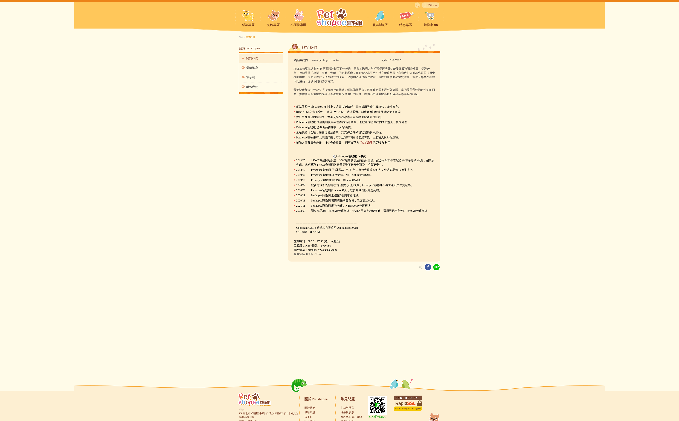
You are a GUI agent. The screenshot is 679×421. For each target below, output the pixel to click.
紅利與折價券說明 (351, 417)
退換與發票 (347, 412)
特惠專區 (405, 25)
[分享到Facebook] (428, 267)
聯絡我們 (252, 87)
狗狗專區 (273, 25)
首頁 (241, 37)
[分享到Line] (436, 267)
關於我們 (252, 58)
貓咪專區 (248, 25)
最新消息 (252, 68)
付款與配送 (347, 407)
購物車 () (431, 25)
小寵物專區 (298, 25)
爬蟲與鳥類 (380, 25)
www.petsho (310, 60)
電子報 (250, 77)
